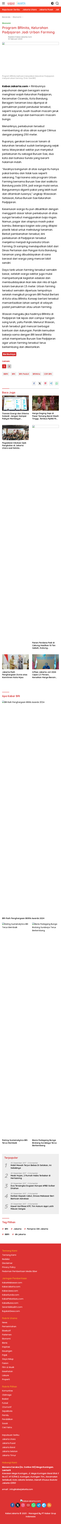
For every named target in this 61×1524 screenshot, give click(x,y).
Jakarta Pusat (9, 1443)
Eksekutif (6, 1330)
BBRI (6, 374)
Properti (6, 1379)
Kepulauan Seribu (10, 1435)
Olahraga (6, 1394)
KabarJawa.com (10, 1290)
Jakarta (17, 1229)
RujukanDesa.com (11, 1311)
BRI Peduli (24, 374)
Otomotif (6, 1407)
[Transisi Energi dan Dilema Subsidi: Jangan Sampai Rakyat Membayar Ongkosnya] (15, 403)
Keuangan (7, 1351)
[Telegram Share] (51, 383)
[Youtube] (28, 1505)
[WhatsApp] (33, 1505)
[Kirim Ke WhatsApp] (57, 383)
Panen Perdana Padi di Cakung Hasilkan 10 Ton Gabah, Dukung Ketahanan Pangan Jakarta (43, 645)
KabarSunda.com (10, 1294)
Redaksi (6, 1259)
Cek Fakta (7, 1427)
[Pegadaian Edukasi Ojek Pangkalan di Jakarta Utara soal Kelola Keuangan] (15, 432)
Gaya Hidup (7, 1359)
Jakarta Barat (8, 1447)
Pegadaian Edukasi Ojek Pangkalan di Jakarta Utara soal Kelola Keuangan (14, 445)
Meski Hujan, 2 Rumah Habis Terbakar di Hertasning (31, 1176)
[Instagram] (23, 1505)
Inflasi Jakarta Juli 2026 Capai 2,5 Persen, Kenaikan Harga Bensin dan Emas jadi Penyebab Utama (44, 675)
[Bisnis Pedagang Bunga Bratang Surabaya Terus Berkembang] (45, 1029)
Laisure (5, 1375)
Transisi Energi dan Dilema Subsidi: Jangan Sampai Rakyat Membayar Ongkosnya (15, 416)
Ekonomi (6, 23)
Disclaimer (7, 1263)
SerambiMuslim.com (12, 1307)
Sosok (5, 1423)
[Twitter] (17, 1505)
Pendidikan (7, 1419)
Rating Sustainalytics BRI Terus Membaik (15, 1141)
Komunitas (7, 1390)
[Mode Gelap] (52, 3)
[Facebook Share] (34, 383)
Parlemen (7, 1334)
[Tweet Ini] (40, 383)
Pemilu (5, 1415)
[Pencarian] (57, 3)
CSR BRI (48, 374)
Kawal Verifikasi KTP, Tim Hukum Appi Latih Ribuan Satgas (32, 1207)
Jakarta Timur (9, 1455)
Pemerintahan (9, 1326)
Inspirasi (6, 1346)
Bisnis (4, 1342)
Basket (5, 1398)
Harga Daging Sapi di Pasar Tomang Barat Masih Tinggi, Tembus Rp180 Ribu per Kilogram (45, 416)
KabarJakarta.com (11, 1286)
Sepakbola (7, 1411)
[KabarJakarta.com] (16, 3)
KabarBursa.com (10, 1303)
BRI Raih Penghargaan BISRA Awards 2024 (23, 918)
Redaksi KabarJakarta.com (20, 37)
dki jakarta (20, 1234)
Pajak (4, 1355)
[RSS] (49, 1505)
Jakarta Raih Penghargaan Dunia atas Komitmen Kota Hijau (14, 675)
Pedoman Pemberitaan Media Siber (19, 1271)
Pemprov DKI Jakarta (37, 1229)
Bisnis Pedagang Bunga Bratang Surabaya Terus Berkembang (44, 1143)
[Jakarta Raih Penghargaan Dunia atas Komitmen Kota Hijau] (15, 661)
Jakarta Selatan (10, 1451)
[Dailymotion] (44, 1505)
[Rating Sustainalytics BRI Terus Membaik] (15, 1029)
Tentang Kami (9, 1255)
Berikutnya (9, 354)
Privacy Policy (8, 1267)
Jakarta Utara (8, 1439)
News (4, 1322)
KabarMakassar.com (12, 1282)
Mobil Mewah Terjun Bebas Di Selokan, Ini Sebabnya (31, 1166)
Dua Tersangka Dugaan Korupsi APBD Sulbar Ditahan (33, 1187)
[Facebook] (12, 1505)
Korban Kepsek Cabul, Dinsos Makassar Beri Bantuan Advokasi (32, 1197)
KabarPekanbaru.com (12, 1298)
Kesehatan (7, 1371)
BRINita (36, 374)
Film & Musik (8, 1367)
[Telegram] (38, 1505)
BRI (13, 374)
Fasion (5, 1363)
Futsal (5, 1403)
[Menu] (4, 3)
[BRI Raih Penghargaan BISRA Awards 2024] (30, 808)
